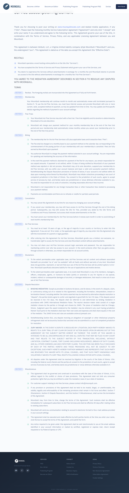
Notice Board (71, 464)
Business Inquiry (72, 471)
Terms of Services (98, 467)
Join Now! (121, 7)
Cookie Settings (98, 478)
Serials (108, 7)
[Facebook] (22, 470)
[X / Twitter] (28, 470)
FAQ (41, 464)
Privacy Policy (97, 464)
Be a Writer (44, 467)
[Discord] (16, 470)
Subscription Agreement (100, 474)
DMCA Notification (72, 474)
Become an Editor (51, 7)
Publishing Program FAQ (92, 7)
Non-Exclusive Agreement (101, 471)
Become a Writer (33, 7)
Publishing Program (70, 7)
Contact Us (70, 467)
